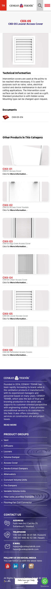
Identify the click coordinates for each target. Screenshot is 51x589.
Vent (6, 440)
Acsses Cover (11, 462)
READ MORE (10, 425)
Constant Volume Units (15, 479)
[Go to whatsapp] (44, 581)
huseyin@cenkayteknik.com (26, 546)
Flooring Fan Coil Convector (18, 502)
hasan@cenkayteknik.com (26, 549)
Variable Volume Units (15, 491)
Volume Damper (12, 457)
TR (3, 5)
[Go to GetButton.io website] (45, 586)
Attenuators (10, 474)
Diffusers (8, 445)
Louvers (8, 451)
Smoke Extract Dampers (16, 468)
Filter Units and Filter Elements (19, 496)
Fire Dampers (10, 485)
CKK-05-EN (16, 117)
